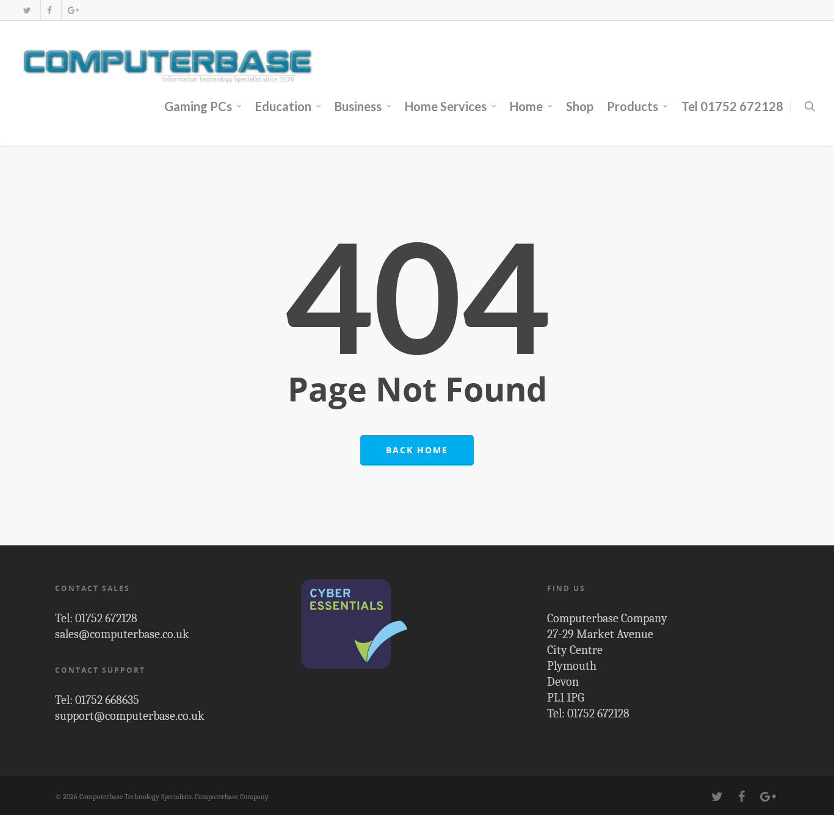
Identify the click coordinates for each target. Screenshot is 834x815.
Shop (579, 106)
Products (632, 106)
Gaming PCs (198, 106)
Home (526, 106)
